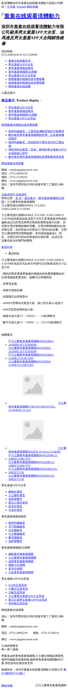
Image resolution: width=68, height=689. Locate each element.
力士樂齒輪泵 (16, 533)
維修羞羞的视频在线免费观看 (26, 82)
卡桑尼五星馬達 (18, 588)
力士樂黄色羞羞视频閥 (22, 557)
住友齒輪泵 (15, 530)
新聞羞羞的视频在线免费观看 (26, 79)
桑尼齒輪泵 (15, 537)
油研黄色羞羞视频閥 (20, 561)
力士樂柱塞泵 (16, 495)
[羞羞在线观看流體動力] (30, 16)
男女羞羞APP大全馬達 (22, 75)
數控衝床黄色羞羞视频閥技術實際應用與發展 (36, 156)
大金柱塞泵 (15, 510)
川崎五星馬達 (16, 592)
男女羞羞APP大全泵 (20, 64)
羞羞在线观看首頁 (19, 60)
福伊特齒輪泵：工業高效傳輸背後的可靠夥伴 (36, 131)
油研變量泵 (15, 499)
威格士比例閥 (16, 565)
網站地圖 (32, 6)
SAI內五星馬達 (17, 585)
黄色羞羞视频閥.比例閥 (22, 71)
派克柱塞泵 (15, 506)
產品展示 (8, 100)
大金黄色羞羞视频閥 (20, 572)
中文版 (11, 6)
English (21, 6)
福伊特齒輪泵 (16, 522)
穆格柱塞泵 (15, 491)
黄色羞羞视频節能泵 (20, 68)
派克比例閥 (15, 568)
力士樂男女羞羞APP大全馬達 (26, 596)
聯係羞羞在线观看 (19, 86)
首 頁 (18, 198)
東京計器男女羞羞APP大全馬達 (27, 599)
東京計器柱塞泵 (18, 502)
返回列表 (7, 247)
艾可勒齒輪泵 (16, 526)
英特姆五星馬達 (18, 603)
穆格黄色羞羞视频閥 (20, 554)
